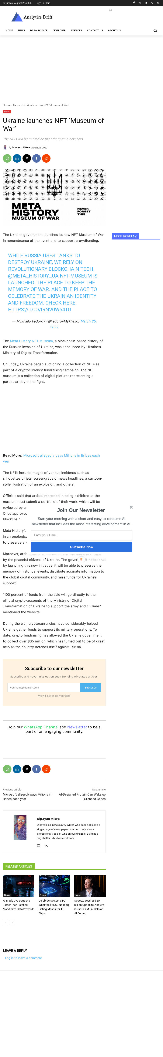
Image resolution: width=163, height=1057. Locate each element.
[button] (81, 510)
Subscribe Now (81, 547)
